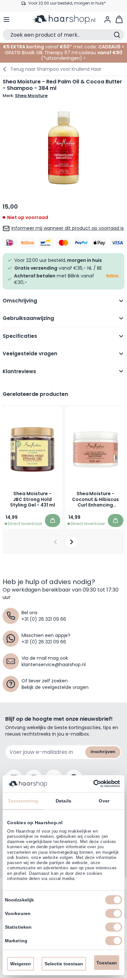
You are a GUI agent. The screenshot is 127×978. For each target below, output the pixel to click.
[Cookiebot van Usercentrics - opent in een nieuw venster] (91, 784)
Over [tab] (104, 800)
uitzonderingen (63, 58)
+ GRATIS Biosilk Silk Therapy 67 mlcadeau (64, 49)
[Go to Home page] (63, 19)
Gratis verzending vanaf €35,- (67, 5)
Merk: (25, 96)
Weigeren (20, 963)
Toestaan (106, 962)
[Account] (107, 19)
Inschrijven (103, 752)
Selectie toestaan (64, 963)
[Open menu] (6, 19)
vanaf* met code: (50, 46)
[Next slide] (71, 542)
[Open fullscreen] (63, 147)
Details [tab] (63, 800)
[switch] (113, 913)
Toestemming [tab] (23, 800)
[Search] (116, 34)
